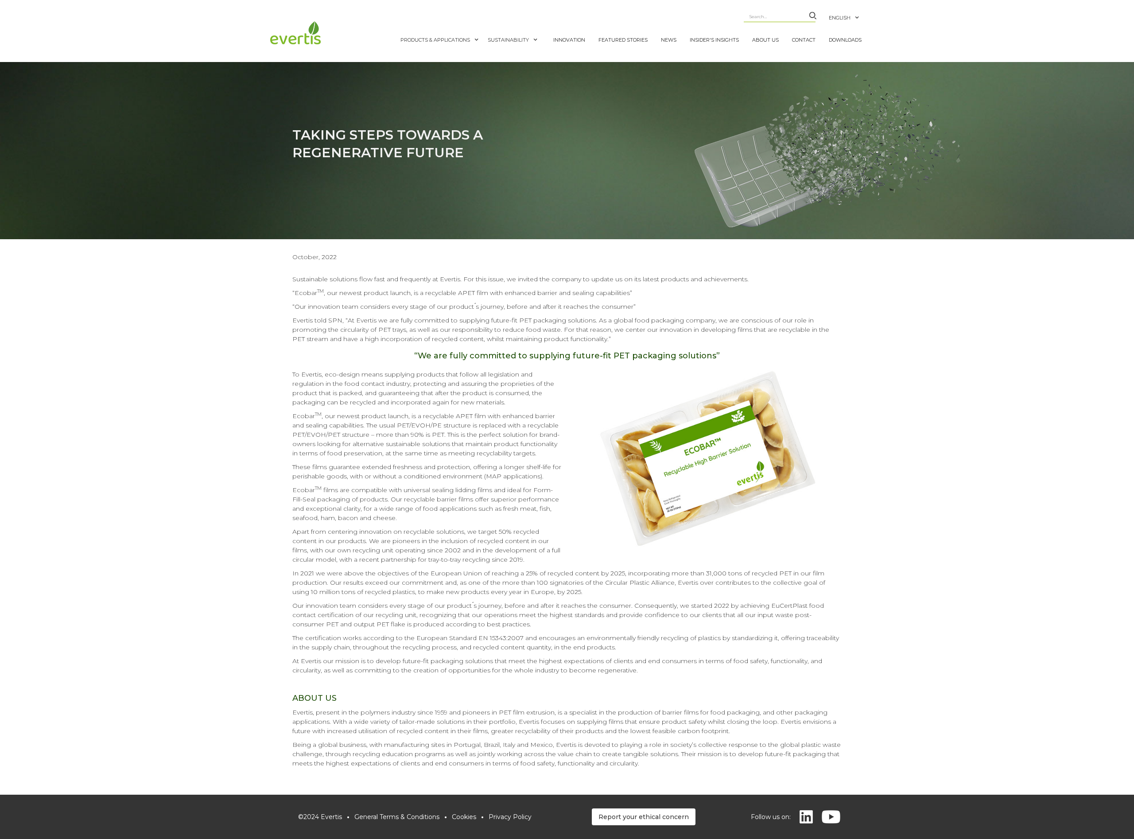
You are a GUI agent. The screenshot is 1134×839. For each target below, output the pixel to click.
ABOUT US (765, 40)
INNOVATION (569, 40)
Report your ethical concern (643, 817)
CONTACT (804, 40)
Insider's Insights (714, 40)
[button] (848, 13)
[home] (333, 32)
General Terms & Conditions (396, 817)
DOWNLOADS (845, 40)
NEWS (668, 40)
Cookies (464, 817)
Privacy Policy (510, 817)
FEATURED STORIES (623, 40)
